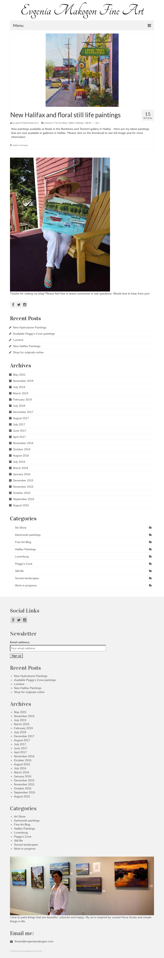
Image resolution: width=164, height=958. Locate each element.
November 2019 (23, 380)
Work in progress (26, 585)
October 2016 (21, 449)
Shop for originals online (28, 352)
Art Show (20, 527)
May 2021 (19, 374)
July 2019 (19, 387)
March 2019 (20, 393)
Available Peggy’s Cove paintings (34, 333)
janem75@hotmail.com (27, 123)
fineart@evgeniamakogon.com (33, 941)
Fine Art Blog (60, 123)
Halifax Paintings (76, 123)
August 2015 (21, 505)
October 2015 (21, 492)
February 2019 (22, 399)
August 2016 (21, 455)
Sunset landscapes (27, 578)
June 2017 (19, 430)
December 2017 (23, 412)
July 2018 (19, 405)
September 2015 (23, 499)
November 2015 (23, 486)
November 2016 (23, 443)
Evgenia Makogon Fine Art (82, 10)
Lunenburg (22, 556)
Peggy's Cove (23, 563)
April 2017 (19, 436)
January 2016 (21, 474)
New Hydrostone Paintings (29, 327)
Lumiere (18, 339)
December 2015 (23, 480)
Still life (88, 123)
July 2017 (19, 424)
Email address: (20, 642)
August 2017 (21, 418)
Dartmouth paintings (28, 534)
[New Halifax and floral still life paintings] (82, 70)
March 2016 (20, 468)
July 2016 (19, 461)
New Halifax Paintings (26, 346)
